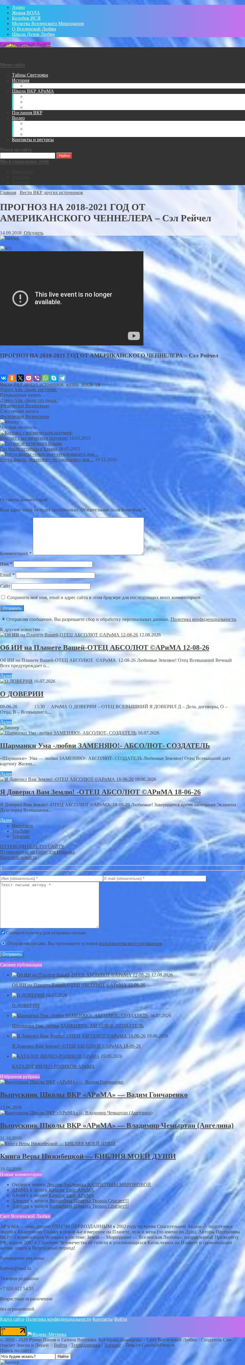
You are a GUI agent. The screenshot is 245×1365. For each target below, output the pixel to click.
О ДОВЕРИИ (22, 694)
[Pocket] (28, 378)
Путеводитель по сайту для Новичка (37, 851)
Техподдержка (85, 1345)
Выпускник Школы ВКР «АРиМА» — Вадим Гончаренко (94, 1095)
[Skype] (53, 378)
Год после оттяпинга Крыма (28, 448)
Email (7, 575)
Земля (87, 384)
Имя (6, 563)
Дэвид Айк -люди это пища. (28, 389)
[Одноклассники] (12, 378)
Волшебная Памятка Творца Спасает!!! (89, 1200)
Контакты (103, 1319)
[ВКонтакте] (3, 378)
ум (97, 384)
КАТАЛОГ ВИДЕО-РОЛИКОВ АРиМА (53, 1066)
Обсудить (33, 232)
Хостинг (112, 1345)
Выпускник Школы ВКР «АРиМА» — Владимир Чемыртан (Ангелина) (117, 1125)
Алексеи (20, 1200)
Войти (120, 1319)
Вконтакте (22, 171)
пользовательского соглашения (130, 943)
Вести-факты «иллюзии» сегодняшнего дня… (47, 459)
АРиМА (20, 1189)
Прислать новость (18, 857)
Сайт (5, 586)
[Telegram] (62, 378)
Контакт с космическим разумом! (34, 438)
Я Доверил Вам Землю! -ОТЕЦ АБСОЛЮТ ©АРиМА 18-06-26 (100, 792)
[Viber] (37, 378)
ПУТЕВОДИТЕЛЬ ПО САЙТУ (32, 846)
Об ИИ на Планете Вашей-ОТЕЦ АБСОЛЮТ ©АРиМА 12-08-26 (104, 647)
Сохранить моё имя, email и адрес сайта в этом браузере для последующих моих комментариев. (104, 597)
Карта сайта (12, 1319)
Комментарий (16, 553)
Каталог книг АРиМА (71, 1189)
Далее (6, 675)
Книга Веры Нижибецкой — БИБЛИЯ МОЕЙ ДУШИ (88, 1156)
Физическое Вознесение (24, 405)
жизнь (72, 384)
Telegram (21, 182)
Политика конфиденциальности (203, 619)
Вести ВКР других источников (31, 384)
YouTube (20, 176)
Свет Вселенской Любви (25, 44)
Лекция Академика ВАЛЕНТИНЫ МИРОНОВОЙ (99, 1184)
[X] (20, 378)
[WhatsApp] (45, 378)
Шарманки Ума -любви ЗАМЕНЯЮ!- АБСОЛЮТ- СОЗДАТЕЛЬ (105, 745)
